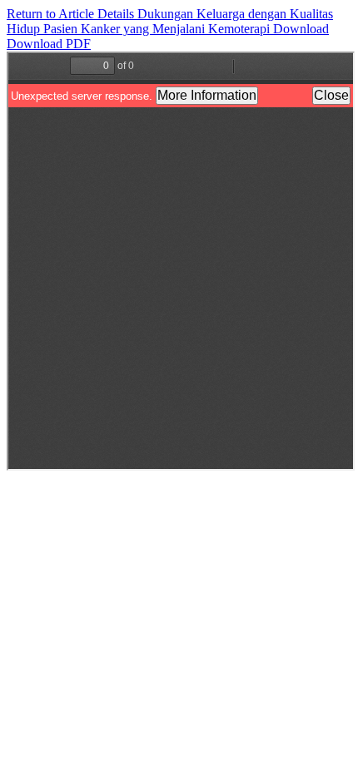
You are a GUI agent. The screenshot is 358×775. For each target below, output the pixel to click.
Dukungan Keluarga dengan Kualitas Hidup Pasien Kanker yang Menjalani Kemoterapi (170, 21)
